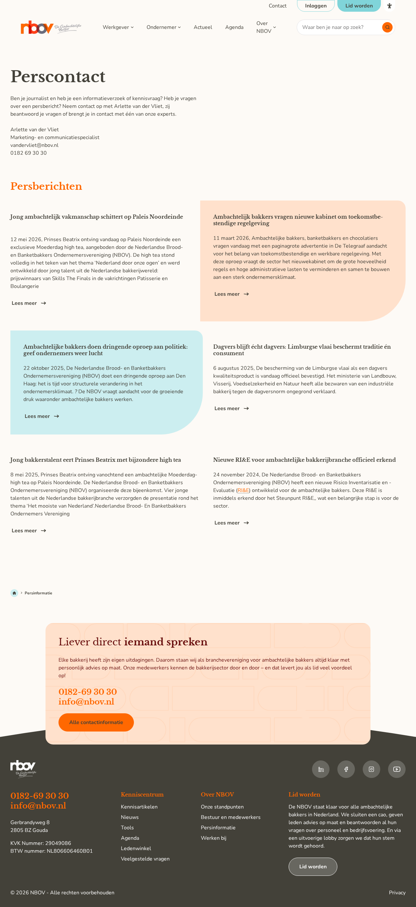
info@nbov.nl (86, 701)
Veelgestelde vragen (145, 858)
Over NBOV (263, 27)
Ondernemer (161, 27)
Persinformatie (218, 827)
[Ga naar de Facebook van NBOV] (346, 769)
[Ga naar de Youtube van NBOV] (397, 769)
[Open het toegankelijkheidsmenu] (389, 6)
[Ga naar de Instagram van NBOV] (371, 769)
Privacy (397, 892)
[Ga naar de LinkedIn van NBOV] (321, 769)
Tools (127, 827)
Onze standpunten (222, 806)
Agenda (234, 27)
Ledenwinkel (136, 848)
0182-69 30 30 (87, 692)
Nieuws (130, 817)
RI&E (243, 490)
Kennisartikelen (139, 806)
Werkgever (116, 27)
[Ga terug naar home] (51, 27)
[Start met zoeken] (387, 27)
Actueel (203, 27)
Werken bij (213, 838)
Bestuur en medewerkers (231, 817)
